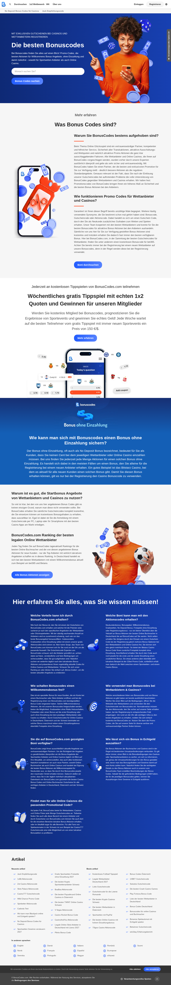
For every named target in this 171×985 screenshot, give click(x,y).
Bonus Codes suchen (27, 81)
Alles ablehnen (135, 969)
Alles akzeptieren (152, 969)
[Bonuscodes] (3, 4)
